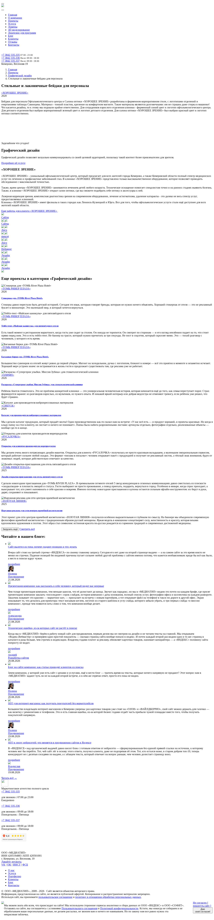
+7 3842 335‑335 (10, 54)
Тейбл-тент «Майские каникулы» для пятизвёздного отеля (30, 326)
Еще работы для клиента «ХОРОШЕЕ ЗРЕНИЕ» (29, 211)
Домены (12, 26)
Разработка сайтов (18, 657)
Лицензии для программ (22, 32)
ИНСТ (17, 864)
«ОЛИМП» (7, 375)
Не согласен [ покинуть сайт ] (202, 904)
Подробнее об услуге (13, 163)
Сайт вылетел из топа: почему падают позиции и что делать (42, 546)
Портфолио (14, 876)
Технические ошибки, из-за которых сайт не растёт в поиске (42, 628)
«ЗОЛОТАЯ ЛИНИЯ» (14, 501)
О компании (15, 17)
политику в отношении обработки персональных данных (108, 897)
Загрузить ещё (10, 529)
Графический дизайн (20, 75)
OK (9, 864)
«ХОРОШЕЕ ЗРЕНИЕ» (14, 92)
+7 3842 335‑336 (10, 57)
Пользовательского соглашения (79, 908)
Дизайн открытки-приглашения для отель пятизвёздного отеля (32, 477)
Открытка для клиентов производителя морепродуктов (28, 446)
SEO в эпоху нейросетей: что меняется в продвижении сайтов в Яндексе (49, 742)
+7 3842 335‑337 (10, 60)
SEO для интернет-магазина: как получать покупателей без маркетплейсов (51, 703)
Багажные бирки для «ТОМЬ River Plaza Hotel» (25, 356)
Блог (10, 35)
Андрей (12, 654)
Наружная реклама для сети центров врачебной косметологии (31, 510)
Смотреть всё (27, 529)
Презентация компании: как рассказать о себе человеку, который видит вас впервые (56, 586)
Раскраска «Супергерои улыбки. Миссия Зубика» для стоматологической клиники (42, 384)
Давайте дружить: (11, 861)
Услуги (12, 23)
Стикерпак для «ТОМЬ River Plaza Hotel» (22, 298)
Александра (15, 615)
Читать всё (9, 778)
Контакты (13, 44)
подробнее (14, 564)
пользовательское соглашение (55, 897)
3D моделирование (19, 29)
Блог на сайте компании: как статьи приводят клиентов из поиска (45, 667)
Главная (12, 14)
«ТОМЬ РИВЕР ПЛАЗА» (16, 288)
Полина (12, 573)
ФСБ (25, 864)
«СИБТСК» (8, 405)
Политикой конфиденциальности (119, 908)
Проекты (13, 20)
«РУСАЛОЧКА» (10, 436)
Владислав (14, 766)
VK (3, 864)
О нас (11, 870)
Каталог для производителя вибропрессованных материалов (31, 415)
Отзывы (12, 41)
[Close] (2, 10)
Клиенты (13, 38)
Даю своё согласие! (202, 910)
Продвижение (16, 576)
